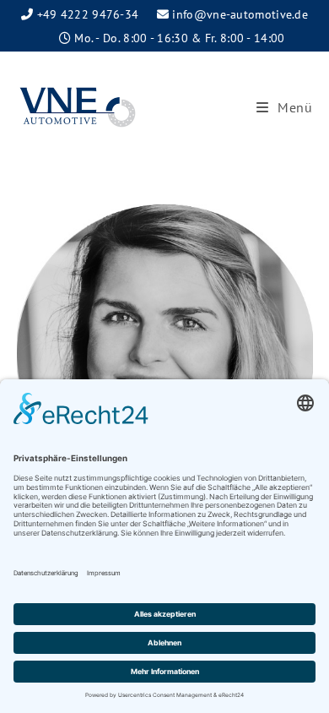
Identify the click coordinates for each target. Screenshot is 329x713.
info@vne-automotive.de (240, 14)
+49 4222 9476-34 (88, 14)
